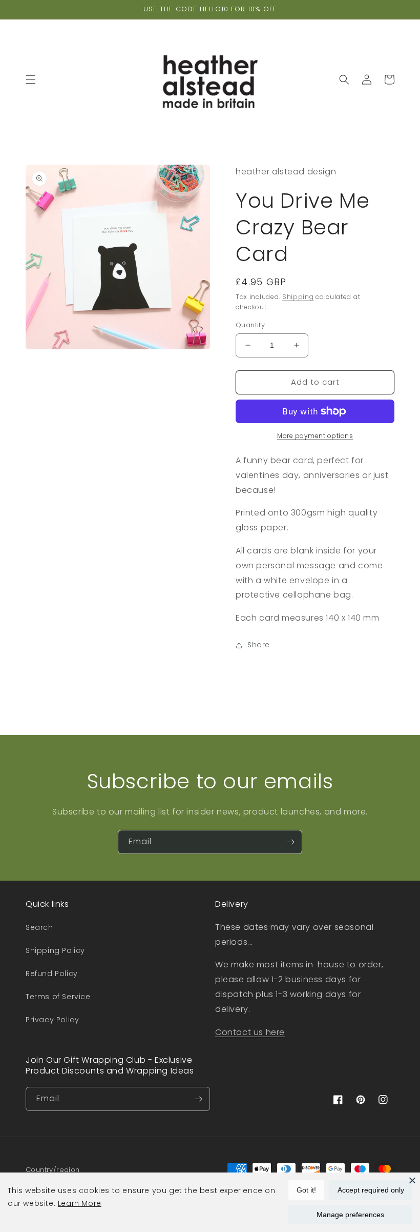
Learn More (79, 1203)
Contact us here (250, 1032)
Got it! (306, 1190)
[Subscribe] (290, 842)
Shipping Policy (55, 950)
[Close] (412, 1180)
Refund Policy (52, 973)
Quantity (250, 325)
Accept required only (371, 1190)
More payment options (315, 435)
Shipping (298, 296)
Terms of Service (58, 996)
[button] (30, 79)
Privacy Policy (52, 1020)
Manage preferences (350, 1214)
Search (39, 927)
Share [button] (258, 645)
